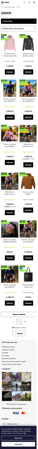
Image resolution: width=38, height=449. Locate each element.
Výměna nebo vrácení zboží (11, 364)
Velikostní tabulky (8, 350)
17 (24, 321)
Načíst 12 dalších (19, 314)
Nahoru (20, 333)
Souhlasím (18, 444)
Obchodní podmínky (9, 358)
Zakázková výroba (8, 347)
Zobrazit (10, 72)
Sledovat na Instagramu (18, 404)
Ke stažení (5, 355)
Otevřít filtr (8, 21)
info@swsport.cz (12, 424)
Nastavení (18, 438)
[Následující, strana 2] (19, 321)
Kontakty (5, 352)
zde (24, 433)
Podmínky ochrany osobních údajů (14, 361)
